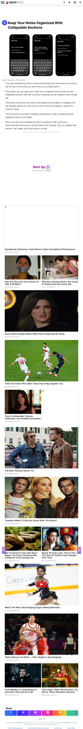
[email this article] (35, 713)
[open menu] (2, 2)
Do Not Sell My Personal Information (38, 728)
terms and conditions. (64, 722)
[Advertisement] (41, 13)
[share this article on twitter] (23, 713)
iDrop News (20, 722)
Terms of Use (58, 728)
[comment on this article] (60, 713)
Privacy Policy (71, 728)
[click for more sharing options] (72, 713)
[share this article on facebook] (11, 713)
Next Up (41, 167)
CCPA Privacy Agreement (15, 728)
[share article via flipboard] (48, 713)
